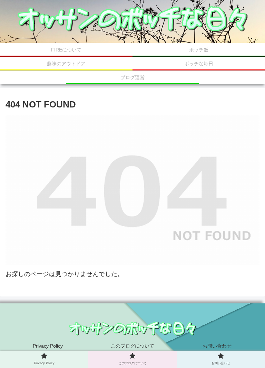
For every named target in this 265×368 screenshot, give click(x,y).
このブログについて (132, 346)
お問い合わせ (217, 346)
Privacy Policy (48, 346)
